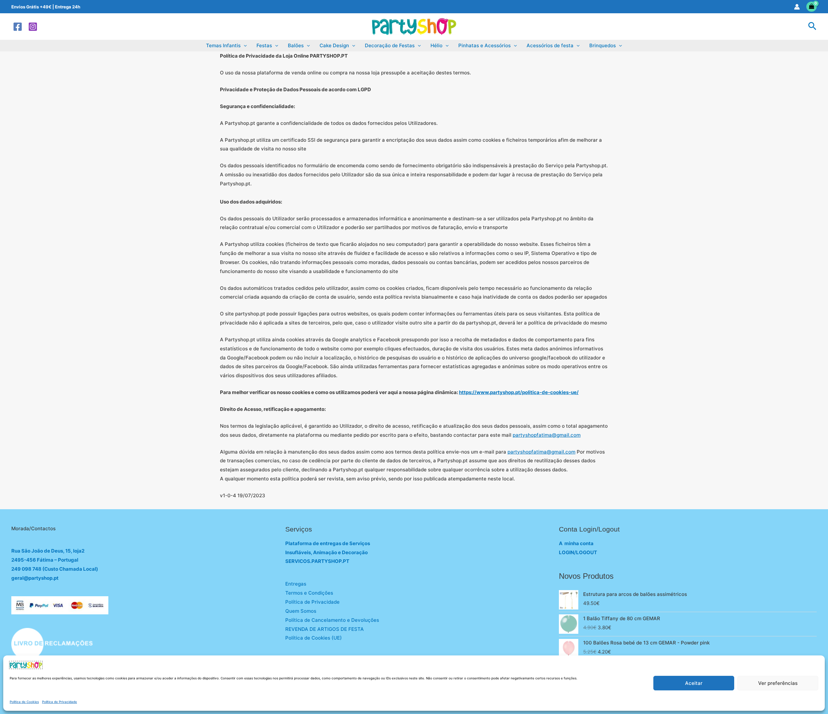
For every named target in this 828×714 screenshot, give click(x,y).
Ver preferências (778, 683)
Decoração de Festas (390, 45)
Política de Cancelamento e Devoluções (332, 620)
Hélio (436, 45)
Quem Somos (300, 611)
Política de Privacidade (59, 702)
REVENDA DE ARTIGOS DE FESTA (324, 629)
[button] (812, 26)
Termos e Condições (309, 593)
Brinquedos (602, 45)
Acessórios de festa (550, 45)
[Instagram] (33, 26)
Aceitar (694, 683)
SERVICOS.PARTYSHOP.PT (317, 561)
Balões (296, 45)
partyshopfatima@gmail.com (547, 435)
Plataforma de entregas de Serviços (327, 543)
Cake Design (334, 45)
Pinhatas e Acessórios (484, 45)
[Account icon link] (797, 7)
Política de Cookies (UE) (313, 638)
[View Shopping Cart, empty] (811, 7)
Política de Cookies (24, 702)
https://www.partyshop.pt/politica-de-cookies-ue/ (519, 392)
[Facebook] (17, 26)
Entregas (295, 584)
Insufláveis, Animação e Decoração (326, 552)
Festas (264, 45)
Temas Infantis (223, 45)
